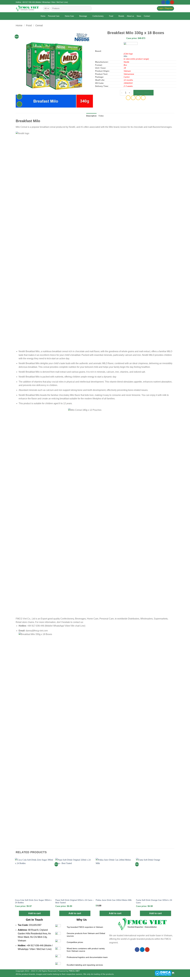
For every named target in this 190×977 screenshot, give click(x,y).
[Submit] (89, 8)
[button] (165, 8)
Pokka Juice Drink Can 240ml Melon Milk (114, 900)
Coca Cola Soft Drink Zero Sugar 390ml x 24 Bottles (33, 901)
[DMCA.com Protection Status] (163, 973)
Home (43, 16)
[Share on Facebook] (128, 97)
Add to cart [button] (34, 913)
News (139, 16)
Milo (125, 56)
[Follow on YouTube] (172, 2)
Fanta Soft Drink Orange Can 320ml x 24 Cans (154, 901)
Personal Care (53, 16)
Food (111, 16)
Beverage (83, 16)
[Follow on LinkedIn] (168, 2)
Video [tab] (101, 116)
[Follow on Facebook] (163, 2)
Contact (147, 16)
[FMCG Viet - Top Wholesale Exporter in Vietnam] (27, 8)
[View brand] (131, 47)
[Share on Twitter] (133, 97)
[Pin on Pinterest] (138, 97)
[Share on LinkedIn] (143, 97)
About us (130, 16)
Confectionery (98, 16)
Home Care (69, 16)
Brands (121, 16)
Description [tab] (91, 116)
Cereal (39, 25)
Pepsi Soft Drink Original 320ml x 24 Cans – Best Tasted (74, 901)
